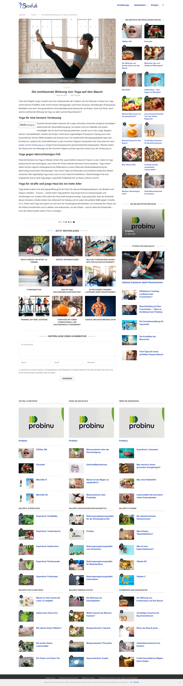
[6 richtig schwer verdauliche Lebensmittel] (154, 155)
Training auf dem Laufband (34, 320)
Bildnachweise (88, 678)
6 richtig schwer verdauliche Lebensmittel (151, 167)
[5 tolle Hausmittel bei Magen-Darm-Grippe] (126, 662)
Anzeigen (30, 125)
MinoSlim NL (42, 495)
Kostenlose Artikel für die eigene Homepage (118, 678)
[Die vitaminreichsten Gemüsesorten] (126, 520)
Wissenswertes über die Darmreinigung (97, 450)
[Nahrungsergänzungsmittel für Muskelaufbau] (76, 565)
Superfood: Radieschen (47, 546)
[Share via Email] (74, 222)
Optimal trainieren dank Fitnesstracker (142, 282)
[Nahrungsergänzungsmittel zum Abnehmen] (76, 550)
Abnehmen (140, 5)
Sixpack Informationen (67, 260)
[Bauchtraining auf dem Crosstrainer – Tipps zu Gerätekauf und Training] (129, 310)
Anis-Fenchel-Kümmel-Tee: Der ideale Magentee (154, 116)
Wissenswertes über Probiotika (96, 496)
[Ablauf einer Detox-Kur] (26, 617)
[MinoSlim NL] (26, 498)
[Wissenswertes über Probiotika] (76, 498)
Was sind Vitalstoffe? (146, 480)
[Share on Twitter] (66, 222)
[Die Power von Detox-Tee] (26, 662)
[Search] (163, 5)
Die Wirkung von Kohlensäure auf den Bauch (131, 65)
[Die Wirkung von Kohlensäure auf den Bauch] (132, 53)
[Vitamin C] (126, 580)
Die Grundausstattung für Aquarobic (151, 322)
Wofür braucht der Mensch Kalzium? (99, 614)
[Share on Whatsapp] (71, 222)
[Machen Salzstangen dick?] (132, 181)
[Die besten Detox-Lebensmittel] (26, 647)
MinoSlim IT (41, 480)
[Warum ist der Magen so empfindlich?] (76, 483)
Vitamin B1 (142, 561)
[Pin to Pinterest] (68, 222)
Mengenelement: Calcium (98, 628)
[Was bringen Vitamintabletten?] (126, 535)
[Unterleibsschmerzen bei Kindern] (154, 181)
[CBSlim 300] (132, 31)
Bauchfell (126, 90)
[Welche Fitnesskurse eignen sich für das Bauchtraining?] (100, 246)
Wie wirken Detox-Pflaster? (48, 628)
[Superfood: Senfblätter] (26, 520)
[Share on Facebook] (63, 222)
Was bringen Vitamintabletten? (145, 532)
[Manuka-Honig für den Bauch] (132, 130)
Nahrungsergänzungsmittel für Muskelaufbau (99, 562)
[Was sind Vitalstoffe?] (126, 483)
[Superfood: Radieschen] (26, 550)
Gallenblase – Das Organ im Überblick (152, 91)
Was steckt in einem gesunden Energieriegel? (148, 466)
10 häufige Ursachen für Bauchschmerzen (153, 141)
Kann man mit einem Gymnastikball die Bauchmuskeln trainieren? (67, 322)
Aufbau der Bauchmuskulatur (100, 320)
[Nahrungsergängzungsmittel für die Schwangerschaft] (76, 520)
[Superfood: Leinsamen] (126, 453)
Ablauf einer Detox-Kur (47, 613)
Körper (154, 5)
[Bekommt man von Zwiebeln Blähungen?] (154, 53)
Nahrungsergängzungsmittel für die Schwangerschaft (100, 517)
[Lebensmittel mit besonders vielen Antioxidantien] (126, 498)
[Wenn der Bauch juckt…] (126, 632)
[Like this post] (61, 222)
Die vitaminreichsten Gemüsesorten (146, 517)
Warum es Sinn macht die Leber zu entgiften (48, 599)
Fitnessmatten (34, 290)
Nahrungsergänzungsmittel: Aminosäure (99, 577)
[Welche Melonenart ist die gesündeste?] (132, 104)
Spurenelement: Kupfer (97, 658)
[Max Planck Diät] (132, 155)
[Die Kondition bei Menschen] (129, 340)
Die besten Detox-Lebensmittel (44, 644)
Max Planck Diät (129, 165)
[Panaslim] (154, 31)
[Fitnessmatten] (34, 276)
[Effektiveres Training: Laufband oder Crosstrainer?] (100, 276)
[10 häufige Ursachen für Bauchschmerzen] (154, 130)
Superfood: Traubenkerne (48, 531)
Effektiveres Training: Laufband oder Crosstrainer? (149, 294)
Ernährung (123, 5)
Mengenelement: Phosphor (99, 643)
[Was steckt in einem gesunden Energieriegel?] (126, 468)
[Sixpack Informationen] (67, 246)
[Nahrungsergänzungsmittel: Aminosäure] (76, 580)
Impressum (50, 678)
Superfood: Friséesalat (47, 576)
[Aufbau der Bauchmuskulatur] (100, 306)
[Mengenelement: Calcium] (76, 632)
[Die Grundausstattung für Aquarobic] (129, 325)
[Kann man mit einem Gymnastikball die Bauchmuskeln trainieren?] (67, 306)
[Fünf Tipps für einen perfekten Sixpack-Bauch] (129, 355)
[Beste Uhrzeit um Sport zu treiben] (34, 246)
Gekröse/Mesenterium (96, 465)
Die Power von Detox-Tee (48, 658)
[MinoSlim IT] (26, 483)
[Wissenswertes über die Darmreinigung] (76, 453)
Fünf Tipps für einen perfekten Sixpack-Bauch (151, 353)
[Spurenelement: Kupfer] (76, 662)
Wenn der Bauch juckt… (148, 628)
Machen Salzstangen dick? (131, 192)
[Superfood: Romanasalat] (26, 565)
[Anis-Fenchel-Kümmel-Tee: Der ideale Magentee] (154, 104)
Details (136, 682)
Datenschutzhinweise (68, 678)
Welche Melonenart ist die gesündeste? (131, 115)
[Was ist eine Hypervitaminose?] (126, 550)
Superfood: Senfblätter (47, 516)
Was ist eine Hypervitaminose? (145, 547)
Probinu (129, 231)
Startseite (22, 15)
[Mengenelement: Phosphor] (76, 647)
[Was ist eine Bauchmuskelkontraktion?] (67, 276)
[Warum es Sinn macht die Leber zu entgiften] (26, 602)
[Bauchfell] (132, 80)
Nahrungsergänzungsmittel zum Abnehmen (99, 547)
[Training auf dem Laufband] (34, 306)
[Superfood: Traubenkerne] (26, 535)
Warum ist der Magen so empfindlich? (97, 481)
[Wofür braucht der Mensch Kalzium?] (76, 617)
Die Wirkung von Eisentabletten (94, 599)
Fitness (33, 15)
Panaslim (148, 41)
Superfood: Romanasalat (48, 561)
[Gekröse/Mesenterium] (76, 468)
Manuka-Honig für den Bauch (131, 141)
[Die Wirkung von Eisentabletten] (76, 602)
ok (131, 682)
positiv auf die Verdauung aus (32, 145)
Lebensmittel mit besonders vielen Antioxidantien (150, 496)
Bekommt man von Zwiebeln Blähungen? (153, 64)
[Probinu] (143, 223)
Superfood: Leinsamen (147, 449)
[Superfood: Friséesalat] (26, 580)
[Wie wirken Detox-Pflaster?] (26, 632)
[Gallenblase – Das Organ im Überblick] (154, 80)
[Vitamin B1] (126, 565)
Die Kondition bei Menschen (147, 337)
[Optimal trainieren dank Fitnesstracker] (143, 265)
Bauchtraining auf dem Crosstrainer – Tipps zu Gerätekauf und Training (150, 309)
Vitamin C (141, 576)
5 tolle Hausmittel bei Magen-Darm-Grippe (150, 659)
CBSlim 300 (127, 41)
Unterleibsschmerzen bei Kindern (153, 192)
